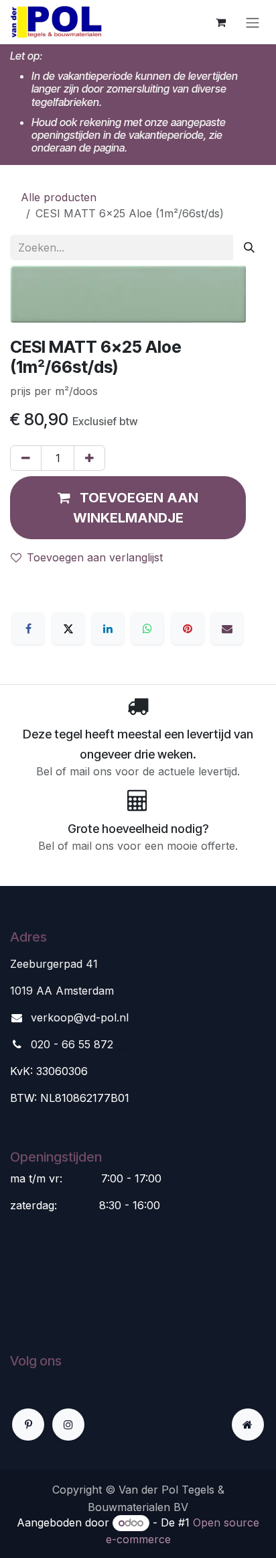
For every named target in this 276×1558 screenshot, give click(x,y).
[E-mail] (227, 628)
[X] (68, 628)
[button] (128, 507)
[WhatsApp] (147, 628)
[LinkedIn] (108, 628)
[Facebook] (28, 628)
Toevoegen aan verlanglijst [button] (95, 557)
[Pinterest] (187, 628)
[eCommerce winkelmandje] (220, 22)
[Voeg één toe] (89, 458)
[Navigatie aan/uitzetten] (252, 22)
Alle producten (58, 197)
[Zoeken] (249, 247)
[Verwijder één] (26, 458)
